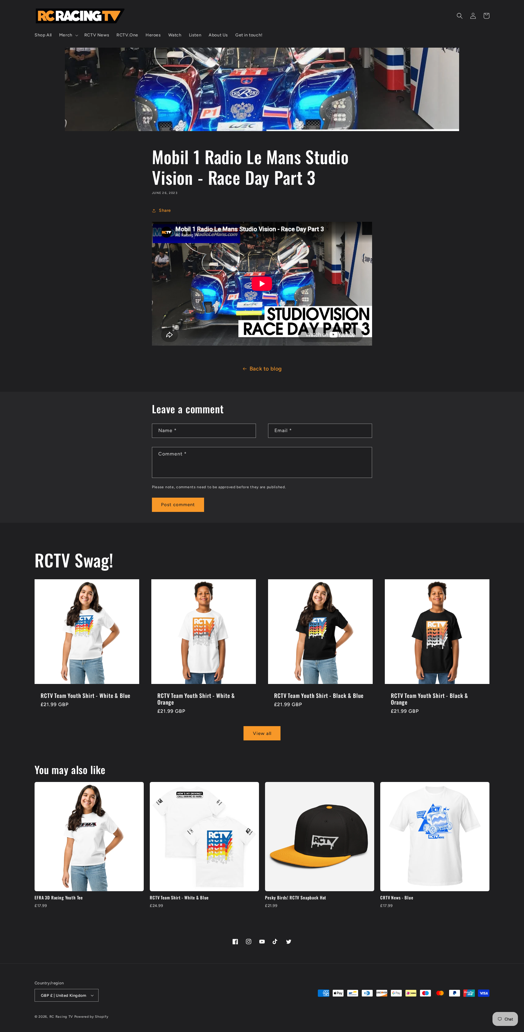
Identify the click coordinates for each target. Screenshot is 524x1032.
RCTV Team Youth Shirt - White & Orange (196, 698)
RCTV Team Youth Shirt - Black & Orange (429, 698)
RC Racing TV (61, 1017)
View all (262, 733)
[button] (68, 35)
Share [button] (165, 210)
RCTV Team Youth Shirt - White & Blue (85, 695)
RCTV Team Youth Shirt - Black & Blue (319, 695)
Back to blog (266, 368)
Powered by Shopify (91, 1017)
